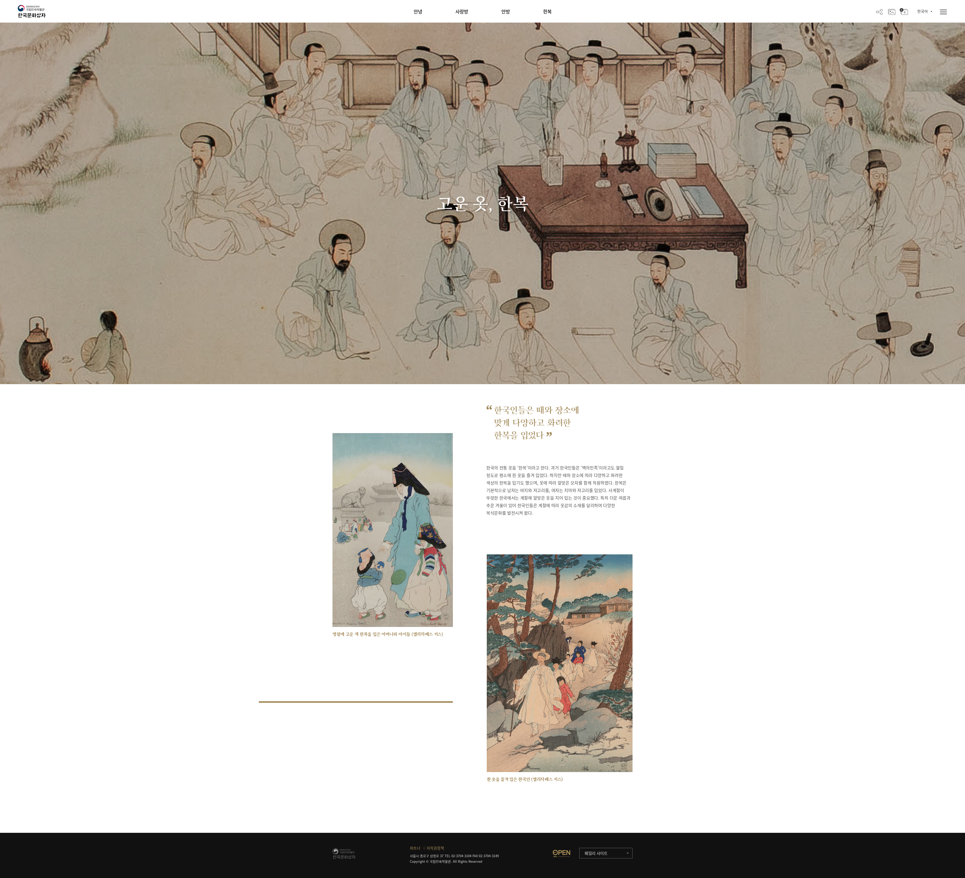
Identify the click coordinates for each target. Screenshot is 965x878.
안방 (505, 11)
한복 (547, 11)
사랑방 (461, 11)
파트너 (415, 848)
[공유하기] (879, 11)
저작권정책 (435, 848)
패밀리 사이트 (596, 853)
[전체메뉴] (943, 12)
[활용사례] (891, 11)
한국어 (922, 11)
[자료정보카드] (904, 11)
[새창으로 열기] (561, 853)
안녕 (418, 11)
